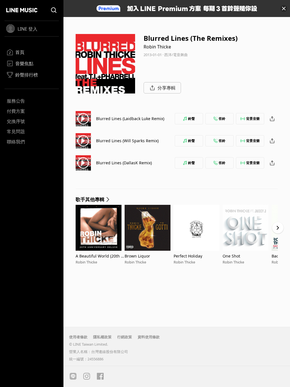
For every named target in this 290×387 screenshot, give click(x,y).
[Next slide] (277, 227)
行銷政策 (124, 336)
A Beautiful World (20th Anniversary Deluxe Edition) (99, 256)
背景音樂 (253, 118)
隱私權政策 (102, 336)
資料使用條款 (149, 336)
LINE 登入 (27, 29)
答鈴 (222, 118)
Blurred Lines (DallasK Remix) (124, 162)
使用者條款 (78, 336)
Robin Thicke (157, 47)
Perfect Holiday (188, 256)
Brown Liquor (137, 256)
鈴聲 (191, 118)
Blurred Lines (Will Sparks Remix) (127, 140)
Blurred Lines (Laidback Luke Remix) (130, 118)
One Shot (231, 256)
